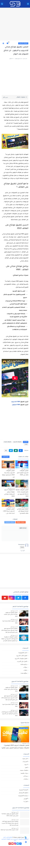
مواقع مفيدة (24, 673)
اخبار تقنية (25, 758)
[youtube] (5, 598)
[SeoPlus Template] (26, 837)
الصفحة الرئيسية (23, 789)
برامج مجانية (23, 664)
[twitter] (18, 598)
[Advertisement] (15, 24)
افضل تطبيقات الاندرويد (21, 658)
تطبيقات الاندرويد (23, 43)
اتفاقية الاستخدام (23, 792)
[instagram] (11, 598)
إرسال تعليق (23, 528)
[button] (21, 450)
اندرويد (26, 764)
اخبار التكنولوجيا (23, 652)
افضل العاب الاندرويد (21, 655)
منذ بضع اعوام (24, 469)
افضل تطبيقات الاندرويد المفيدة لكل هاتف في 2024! (22, 473)
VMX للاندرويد (15, 402)
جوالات (25, 667)
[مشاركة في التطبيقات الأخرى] (6, 450)
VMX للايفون (16, 405)
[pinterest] (10, 844)
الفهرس (26, 798)
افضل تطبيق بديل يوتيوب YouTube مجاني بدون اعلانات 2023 (11, 614)
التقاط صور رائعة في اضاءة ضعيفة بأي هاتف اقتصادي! (22, 511)
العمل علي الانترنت (22, 661)
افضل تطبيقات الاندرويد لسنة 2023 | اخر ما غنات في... (9, 511)
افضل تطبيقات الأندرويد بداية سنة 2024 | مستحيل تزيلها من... (8, 474)
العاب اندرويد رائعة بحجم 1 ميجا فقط (10, 622)
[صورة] (23, 613)
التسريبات (25, 761)
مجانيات (26, 779)
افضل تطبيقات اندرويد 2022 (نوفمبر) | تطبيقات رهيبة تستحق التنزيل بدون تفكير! (15, 747)
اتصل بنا (26, 801)
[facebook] (25, 598)
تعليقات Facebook (10, 522)
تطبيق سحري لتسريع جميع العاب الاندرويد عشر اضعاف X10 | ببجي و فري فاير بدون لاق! (9, 630)
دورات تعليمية (24, 773)
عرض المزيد (5, 456)
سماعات (25, 776)
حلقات (26, 444)
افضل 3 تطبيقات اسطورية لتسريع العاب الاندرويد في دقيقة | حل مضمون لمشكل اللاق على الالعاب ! (9, 639)
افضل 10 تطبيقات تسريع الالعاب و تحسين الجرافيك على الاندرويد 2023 (9, 713)
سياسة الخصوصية (23, 795)
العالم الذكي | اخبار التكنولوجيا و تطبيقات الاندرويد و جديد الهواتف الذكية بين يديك (15, 839)
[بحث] (2, 4)
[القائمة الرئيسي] (28, 4)
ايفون (26, 767)
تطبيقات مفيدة (7, 441)
